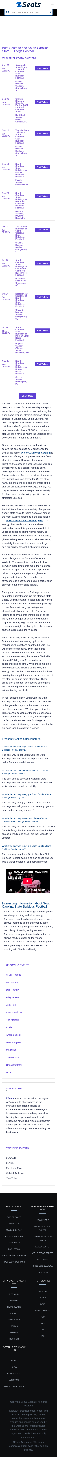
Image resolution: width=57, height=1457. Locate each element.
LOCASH (11, 1158)
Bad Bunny (12, 982)
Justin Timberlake (14, 1236)
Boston (14, 1301)
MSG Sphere (42, 1220)
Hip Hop (42, 1298)
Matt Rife (14, 1224)
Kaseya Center (42, 1247)
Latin (42, 1336)
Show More (27, 396)
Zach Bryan (14, 1249)
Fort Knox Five (14, 1168)
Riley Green (12, 997)
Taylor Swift (14, 1217)
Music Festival (42, 1311)
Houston (14, 1339)
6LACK (10, 1163)
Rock (42, 1323)
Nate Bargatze (13, 1042)
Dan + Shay (12, 990)
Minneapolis (14, 1320)
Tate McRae (12, 1057)
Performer (17, 32)
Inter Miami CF (14, 1012)
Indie (42, 1304)
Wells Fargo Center (42, 1253)
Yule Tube (11, 1178)
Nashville (14, 1313)
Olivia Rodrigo (13, 974)
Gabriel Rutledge (15, 1173)
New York (14, 1294)
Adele (9, 1027)
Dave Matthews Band (14, 1262)
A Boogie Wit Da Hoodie (14, 1256)
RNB (43, 1330)
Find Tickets (42, 68)
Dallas (14, 1326)
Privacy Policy (14, 1374)
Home (5, 32)
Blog (14, 1367)
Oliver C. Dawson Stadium (36, 452)
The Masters (12, 1020)
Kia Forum (43, 1272)
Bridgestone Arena (43, 1266)
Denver (14, 1333)
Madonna (11, 1050)
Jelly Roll (11, 1005)
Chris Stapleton (14, 1065)
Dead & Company (14, 1230)
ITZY (8, 1072)
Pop (43, 1317)
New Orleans (14, 1307)
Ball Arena (42, 1259)
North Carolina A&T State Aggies (24, 520)
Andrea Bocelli (13, 1035)
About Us (14, 1380)
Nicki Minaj (14, 1243)
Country (42, 1291)
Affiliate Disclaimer (14, 1386)
